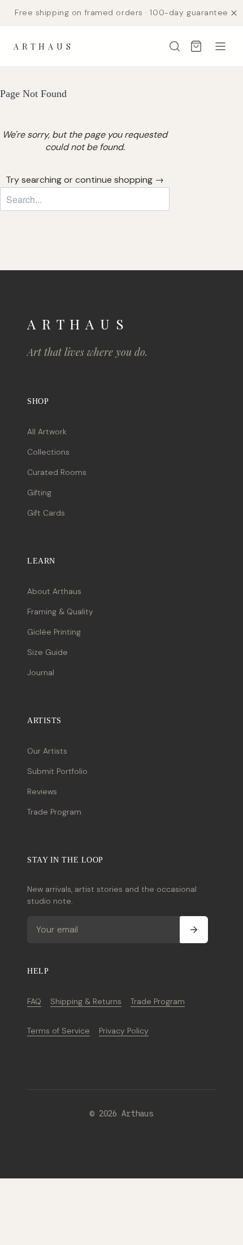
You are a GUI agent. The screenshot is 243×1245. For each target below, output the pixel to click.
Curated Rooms (56, 472)
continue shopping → (119, 180)
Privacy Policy (124, 1031)
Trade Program (54, 812)
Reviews (42, 791)
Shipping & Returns (86, 1001)
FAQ (34, 1001)
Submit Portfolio (57, 771)
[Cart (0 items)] (196, 46)
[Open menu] (220, 46)
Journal (40, 672)
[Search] (174, 46)
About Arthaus (54, 591)
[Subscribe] (194, 929)
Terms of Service (58, 1031)
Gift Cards (46, 513)
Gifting (39, 492)
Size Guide (47, 652)
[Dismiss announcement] (234, 13)
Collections (48, 452)
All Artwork (47, 431)
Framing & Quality (60, 611)
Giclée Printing (54, 632)
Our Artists (47, 751)
